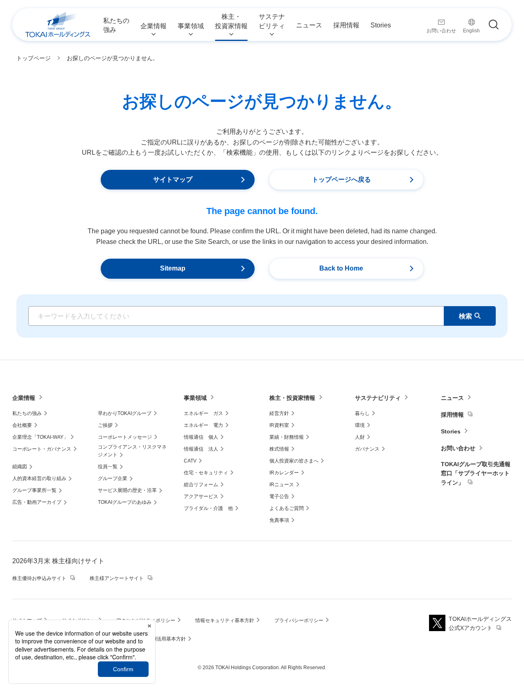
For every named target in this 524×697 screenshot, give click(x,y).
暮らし (362, 413)
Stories (451, 431)
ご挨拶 (105, 425)
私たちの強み (27, 413)
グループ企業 (112, 478)
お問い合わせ (458, 448)
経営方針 (279, 413)
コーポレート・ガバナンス (41, 449)
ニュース (452, 398)
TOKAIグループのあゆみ (124, 502)
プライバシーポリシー (298, 620)
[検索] (494, 25)
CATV (190, 461)
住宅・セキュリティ (206, 473)
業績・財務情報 (286, 437)
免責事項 (279, 520)
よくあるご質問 (286, 508)
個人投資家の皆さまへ (293, 461)
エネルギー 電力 (203, 425)
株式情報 (279, 449)
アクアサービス (201, 496)
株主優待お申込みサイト (39, 578)
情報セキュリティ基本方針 (224, 620)
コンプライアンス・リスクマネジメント (132, 451)
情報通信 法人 (201, 449)
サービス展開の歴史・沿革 (127, 490)
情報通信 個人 (201, 437)
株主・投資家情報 (292, 398)
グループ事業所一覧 (34, 490)
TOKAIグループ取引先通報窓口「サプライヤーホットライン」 (475, 473)
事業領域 (195, 398)
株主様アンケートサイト (117, 578)
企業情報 (23, 398)
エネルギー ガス (203, 413)
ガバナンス (367, 449)
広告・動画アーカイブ (36, 502)
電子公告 (279, 496)
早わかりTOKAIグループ (124, 413)
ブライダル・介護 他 (208, 508)
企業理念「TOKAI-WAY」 (40, 437)
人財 (360, 437)
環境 (360, 425)
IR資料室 (279, 425)
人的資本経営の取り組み (39, 478)
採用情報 (452, 414)
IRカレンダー (284, 473)
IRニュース (281, 484)
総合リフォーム (201, 484)
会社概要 (22, 425)
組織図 (19, 466)
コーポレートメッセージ (125, 437)
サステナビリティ (378, 398)
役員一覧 (107, 466)
